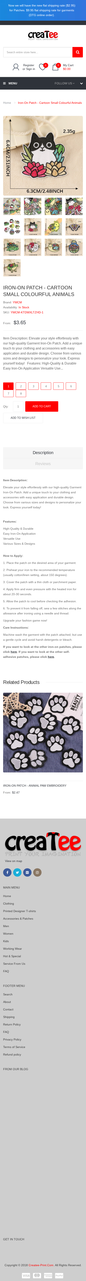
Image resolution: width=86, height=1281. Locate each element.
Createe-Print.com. (41, 1265)
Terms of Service (14, 1047)
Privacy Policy (12, 1039)
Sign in (30, 69)
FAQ (6, 971)
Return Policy (12, 1024)
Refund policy (12, 1054)
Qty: (6, 406)
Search (8, 994)
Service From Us (14, 963)
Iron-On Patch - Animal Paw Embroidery (34, 785)
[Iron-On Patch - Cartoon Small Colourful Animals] (12, 206)
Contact (8, 1009)
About (7, 1002)
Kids (6, 941)
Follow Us (63, 83)
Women (8, 933)
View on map (13, 861)
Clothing (8, 903)
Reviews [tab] (43, 463)
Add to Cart (42, 406)
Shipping (9, 1017)
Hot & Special (12, 956)
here (14, 651)
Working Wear (12, 948)
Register (28, 65)
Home (7, 102)
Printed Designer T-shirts (19, 911)
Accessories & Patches (18, 918)
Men (6, 926)
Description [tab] (43, 452)
